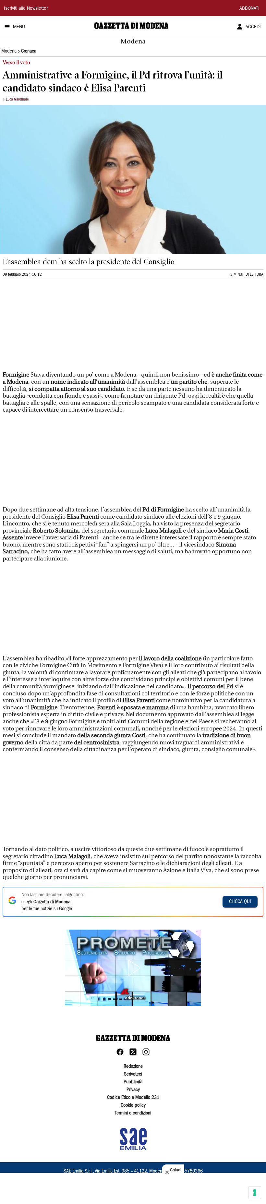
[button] (133, 967)
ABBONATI (249, 8)
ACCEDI (253, 27)
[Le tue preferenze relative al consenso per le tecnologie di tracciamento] (254, 1192)
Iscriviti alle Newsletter (26, 8)
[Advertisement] (51, 328)
